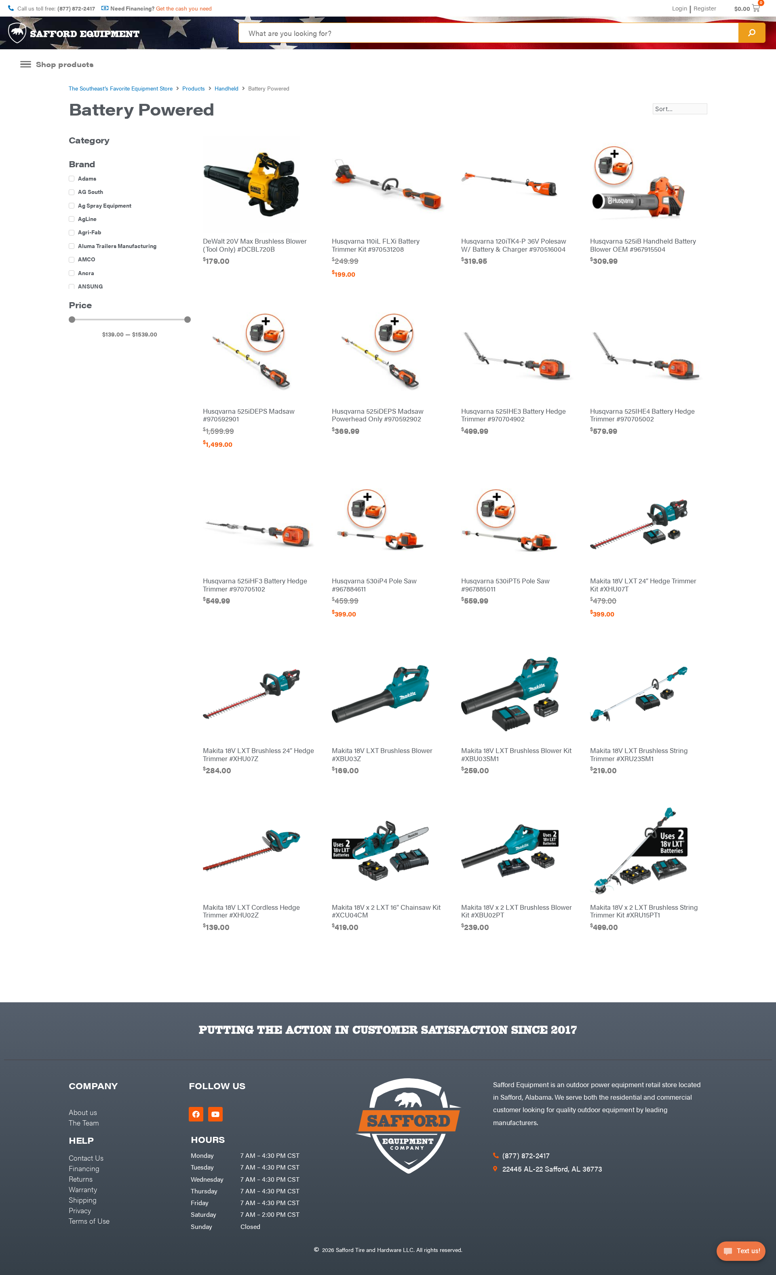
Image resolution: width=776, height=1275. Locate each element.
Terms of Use (89, 1221)
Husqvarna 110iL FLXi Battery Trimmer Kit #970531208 (376, 245)
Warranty (83, 1189)
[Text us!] (741, 1254)
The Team (84, 1122)
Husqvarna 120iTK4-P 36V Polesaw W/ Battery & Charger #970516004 (513, 245)
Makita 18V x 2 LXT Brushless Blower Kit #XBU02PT (516, 911)
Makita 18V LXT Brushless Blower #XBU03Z (382, 754)
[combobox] (488, 32)
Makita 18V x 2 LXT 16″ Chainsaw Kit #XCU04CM (386, 911)
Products (193, 88)
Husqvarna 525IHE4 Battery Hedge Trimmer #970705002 (642, 415)
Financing (84, 1168)
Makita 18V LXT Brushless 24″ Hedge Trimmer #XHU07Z (258, 754)
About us (83, 1112)
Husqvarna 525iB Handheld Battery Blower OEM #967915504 (643, 245)
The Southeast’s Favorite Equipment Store (121, 88)
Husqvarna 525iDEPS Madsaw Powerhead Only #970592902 (378, 415)
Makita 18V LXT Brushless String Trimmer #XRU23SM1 (639, 754)
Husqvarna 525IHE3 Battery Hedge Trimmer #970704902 (513, 415)
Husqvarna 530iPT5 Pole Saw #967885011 (505, 584)
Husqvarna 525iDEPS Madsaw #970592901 (249, 415)
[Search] (751, 32)
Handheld (226, 88)
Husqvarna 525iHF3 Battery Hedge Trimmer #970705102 (255, 584)
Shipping (83, 1200)
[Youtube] (215, 1114)
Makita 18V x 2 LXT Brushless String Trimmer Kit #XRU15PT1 (644, 911)
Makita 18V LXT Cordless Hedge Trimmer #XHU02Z (251, 911)
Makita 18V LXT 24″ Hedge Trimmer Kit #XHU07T (643, 584)
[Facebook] (196, 1114)
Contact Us (86, 1158)
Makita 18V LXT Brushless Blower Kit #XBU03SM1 (516, 754)
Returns (81, 1179)
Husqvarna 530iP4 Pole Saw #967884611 (374, 584)
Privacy (80, 1210)
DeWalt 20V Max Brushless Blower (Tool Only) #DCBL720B (255, 245)
